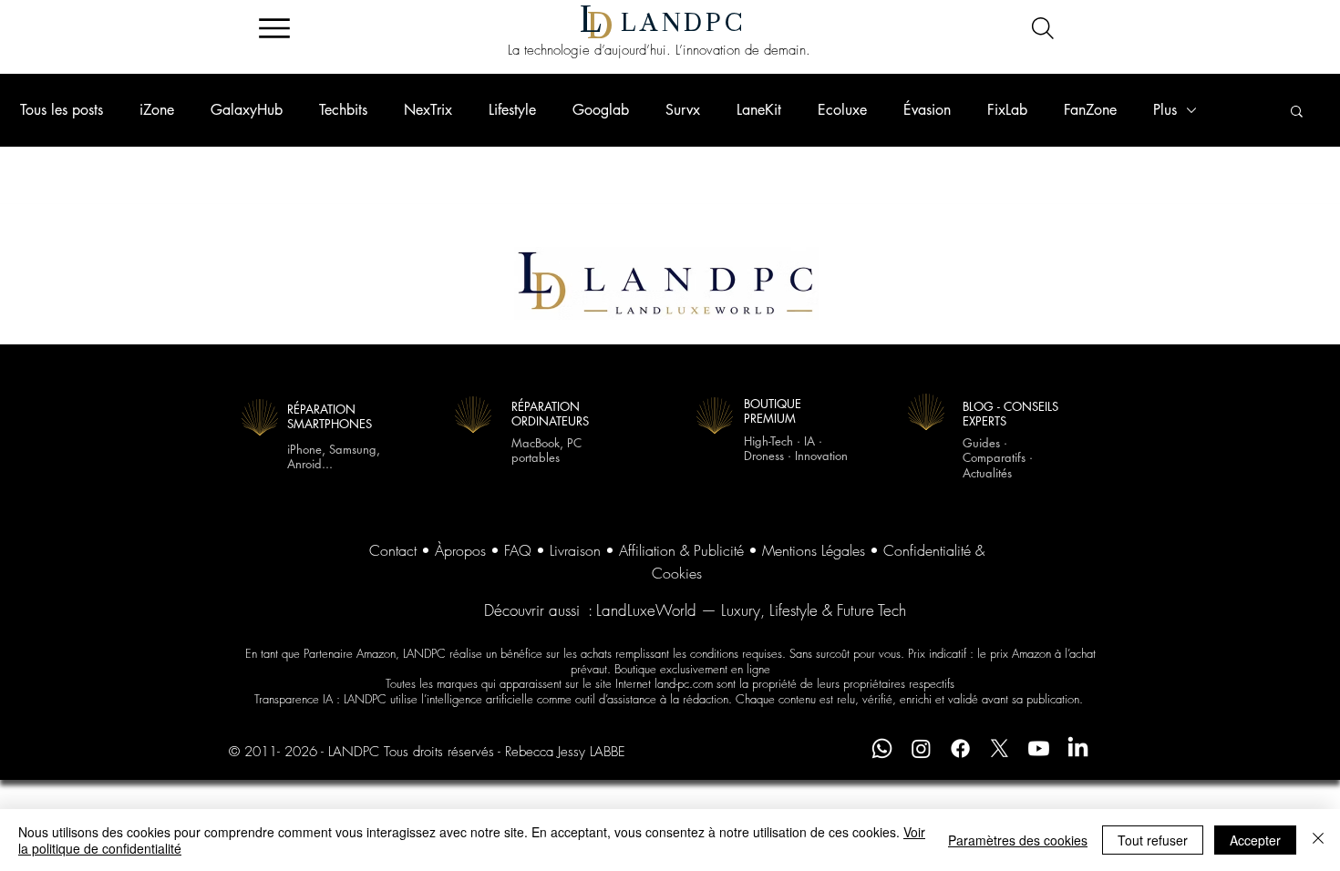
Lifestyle (512, 110)
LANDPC (684, 22)
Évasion (927, 110)
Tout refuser (1153, 840)
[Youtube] (1038, 748)
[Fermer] (1318, 840)
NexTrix (428, 110)
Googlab (600, 110)
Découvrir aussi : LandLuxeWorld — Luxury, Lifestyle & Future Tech (695, 609)
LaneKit (759, 110)
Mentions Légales (813, 550)
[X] (999, 748)
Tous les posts (61, 110)
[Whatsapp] (882, 748)
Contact (393, 550)
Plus (1165, 110)
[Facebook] (960, 748)
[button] (1296, 112)
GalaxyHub (247, 110)
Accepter (1255, 840)
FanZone (1090, 110)
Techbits (343, 110)
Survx (682, 110)
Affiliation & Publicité (681, 550)
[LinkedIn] (1078, 748)
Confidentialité (927, 550)
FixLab (1007, 110)
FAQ (517, 550)
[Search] (1042, 28)
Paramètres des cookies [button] (1017, 840)
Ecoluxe (842, 110)
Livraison (575, 550)
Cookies (677, 573)
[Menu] (274, 28)
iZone (156, 110)
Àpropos (460, 550)
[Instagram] (921, 748)
